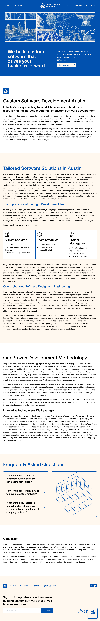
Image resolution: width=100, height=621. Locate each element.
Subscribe (47, 611)
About (7, 5)
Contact (35, 586)
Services (18, 5)
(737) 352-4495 (76, 5)
